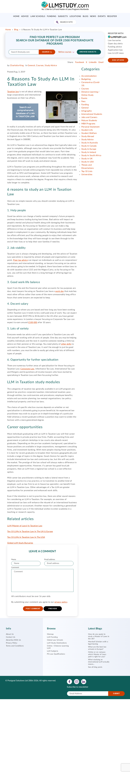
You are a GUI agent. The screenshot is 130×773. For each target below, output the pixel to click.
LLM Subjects (52, 651)
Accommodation (89, 76)
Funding (51, 16)
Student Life (87, 130)
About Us (10, 634)
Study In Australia (89, 143)
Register (112, 16)
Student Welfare (89, 133)
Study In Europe (88, 149)
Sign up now (118, 60)
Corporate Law (27, 369)
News (93, 16)
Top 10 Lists (86, 171)
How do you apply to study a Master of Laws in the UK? (98, 636)
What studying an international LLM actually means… (98, 662)
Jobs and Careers (89, 117)
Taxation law (13, 92)
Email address (49, 559)
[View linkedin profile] (83, 681)
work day (59, 291)
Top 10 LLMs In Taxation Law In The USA (26, 537)
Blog (85, 16)
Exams (84, 98)
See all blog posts (95, 667)
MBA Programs (88, 124)
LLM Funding (52, 637)
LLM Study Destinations (57, 643)
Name (13, 559)
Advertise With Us (13, 640)
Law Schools (37, 16)
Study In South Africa (91, 155)
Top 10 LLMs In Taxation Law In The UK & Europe (30, 532)
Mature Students (89, 120)
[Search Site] (57, 22)
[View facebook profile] (69, 681)
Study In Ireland (88, 152)
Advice (25, 16)
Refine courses (64, 52)
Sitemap (50, 634)
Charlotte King (17, 65)
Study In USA (87, 162)
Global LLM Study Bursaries (20, 543)
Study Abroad (87, 136)
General (31, 65)
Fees (83, 101)
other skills (66, 344)
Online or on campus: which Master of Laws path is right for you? (97, 654)
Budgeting (86, 79)
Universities (86, 174)
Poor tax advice (20, 260)
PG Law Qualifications (56, 654)
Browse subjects (88, 52)
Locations (75, 16)
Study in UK (87, 159)
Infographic (86, 111)
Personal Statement (90, 127)
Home (16, 16)
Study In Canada (89, 146)
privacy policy (60, 602)
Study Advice (51, 65)
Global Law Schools (55, 640)
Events (102, 16)
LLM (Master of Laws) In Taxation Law (24, 526)
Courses (40, 65)
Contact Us (10, 637)
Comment (15, 567)
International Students (91, 114)
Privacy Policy (11, 643)
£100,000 (32, 322)
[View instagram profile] (76, 681)
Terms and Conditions (15, 646)
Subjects (63, 16)
